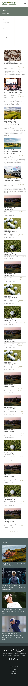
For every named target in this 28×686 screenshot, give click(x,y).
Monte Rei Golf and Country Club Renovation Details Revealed (12, 151)
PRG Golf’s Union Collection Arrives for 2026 (13, 63)
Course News (6, 34)
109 (18, 531)
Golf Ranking (6, 22)
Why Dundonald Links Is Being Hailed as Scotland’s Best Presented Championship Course (13, 121)
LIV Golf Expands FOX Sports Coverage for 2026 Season (13, 179)
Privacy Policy (14, 673)
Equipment (20, 67)
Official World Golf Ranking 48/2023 (10, 521)
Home (3, 13)
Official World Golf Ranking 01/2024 (10, 340)
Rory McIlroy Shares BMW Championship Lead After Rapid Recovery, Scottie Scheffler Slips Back (12, 636)
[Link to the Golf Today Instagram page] (14, 659)
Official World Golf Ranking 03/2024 (10, 208)
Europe (20, 128)
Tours (4, 31)
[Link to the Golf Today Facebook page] (10, 659)
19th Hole (5, 28)
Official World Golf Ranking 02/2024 (10, 274)
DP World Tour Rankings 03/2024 (10, 498)
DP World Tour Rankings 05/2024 (10, 319)
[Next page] (21, 531)
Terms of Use (14, 675)
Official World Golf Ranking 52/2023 (10, 385)
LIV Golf (19, 94)
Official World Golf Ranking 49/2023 (10, 476)
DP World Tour (23, 256)
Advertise (14, 671)
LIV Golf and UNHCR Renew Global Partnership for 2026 (13, 91)
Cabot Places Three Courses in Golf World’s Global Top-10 (13, 564)
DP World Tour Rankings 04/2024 (10, 453)
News (4, 19)
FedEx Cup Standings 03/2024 (10, 231)
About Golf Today (14, 669)
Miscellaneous (21, 96)
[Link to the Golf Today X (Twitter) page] (17, 659)
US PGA (4, 40)
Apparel (19, 66)
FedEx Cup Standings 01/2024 (10, 363)
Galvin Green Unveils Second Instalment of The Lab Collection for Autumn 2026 (14, 587)
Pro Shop (5, 37)
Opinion (5, 25)
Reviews (5, 43)
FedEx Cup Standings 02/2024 (10, 297)
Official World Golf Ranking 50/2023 (10, 430)
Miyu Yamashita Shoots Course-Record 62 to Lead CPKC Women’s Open (13, 611)
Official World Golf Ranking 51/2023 (10, 408)
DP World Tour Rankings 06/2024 (10, 253)
